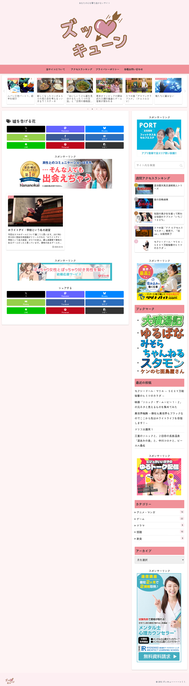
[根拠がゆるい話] (162, 333)
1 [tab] (87, 109)
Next (185, 91)
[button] (104, 145)
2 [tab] (92, 109)
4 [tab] (101, 109)
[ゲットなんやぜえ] (162, 363)
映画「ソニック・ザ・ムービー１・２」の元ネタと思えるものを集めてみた (159, 404)
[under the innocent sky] (162, 348)
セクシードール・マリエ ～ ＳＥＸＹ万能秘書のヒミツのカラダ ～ (159, 393)
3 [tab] (96, 109)
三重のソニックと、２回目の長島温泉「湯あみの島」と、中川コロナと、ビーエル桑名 (159, 440)
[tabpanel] (21, 90)
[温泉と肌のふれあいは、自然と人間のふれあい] (162, 320)
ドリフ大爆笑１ (144, 429)
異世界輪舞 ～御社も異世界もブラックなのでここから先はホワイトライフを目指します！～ (159, 418)
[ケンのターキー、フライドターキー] (162, 371)
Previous (4, 91)
